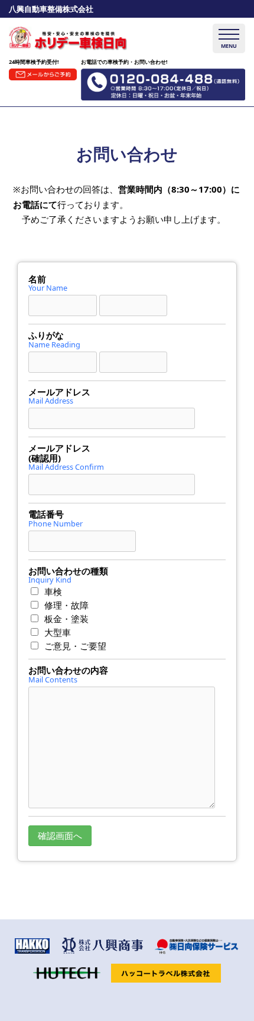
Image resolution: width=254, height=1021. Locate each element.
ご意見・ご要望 (75, 646)
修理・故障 (66, 605)
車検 (53, 591)
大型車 (57, 632)
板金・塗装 (66, 619)
